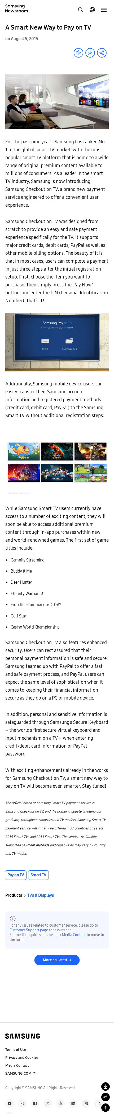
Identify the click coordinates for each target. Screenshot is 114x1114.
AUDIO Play (78, 53)
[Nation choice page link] (92, 10)
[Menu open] (104, 10)
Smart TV (38, 874)
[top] (105, 1107)
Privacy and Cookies (21, 1057)
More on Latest (55, 960)
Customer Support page (29, 930)
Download (90, 53)
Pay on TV (15, 874)
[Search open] (80, 10)
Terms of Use (15, 1049)
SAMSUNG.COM (18, 1073)
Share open (102, 53)
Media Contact (74, 935)
